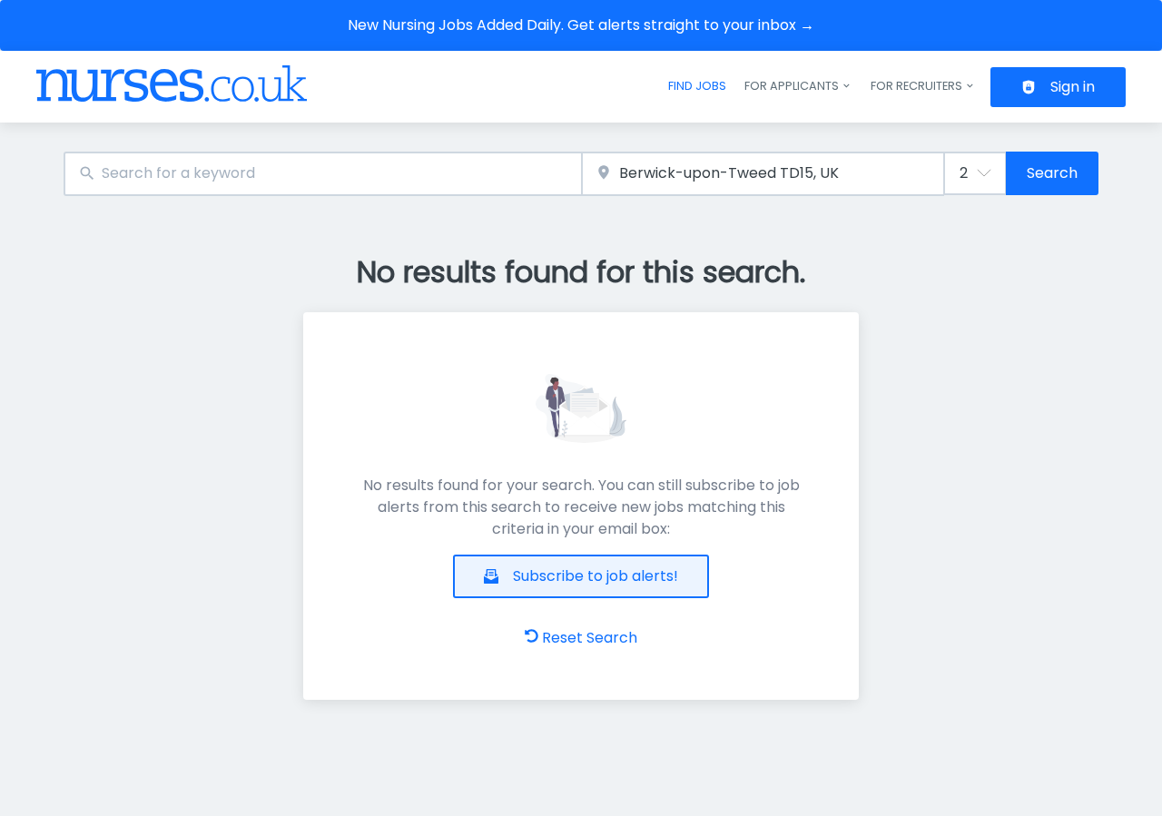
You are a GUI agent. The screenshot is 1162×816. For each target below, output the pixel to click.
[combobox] (323, 174)
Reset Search (589, 637)
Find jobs (697, 85)
